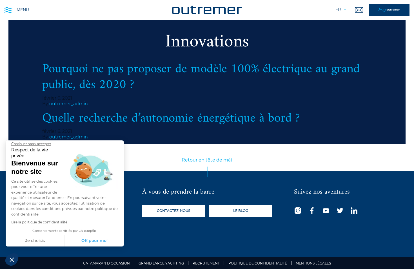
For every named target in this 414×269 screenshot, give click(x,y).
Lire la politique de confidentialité (39, 222)
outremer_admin (68, 103)
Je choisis (35, 240)
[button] (12, 259)
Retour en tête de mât (207, 160)
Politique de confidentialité (257, 263)
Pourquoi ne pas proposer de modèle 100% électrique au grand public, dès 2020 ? (201, 77)
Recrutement (206, 263)
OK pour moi (94, 240)
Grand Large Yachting (161, 263)
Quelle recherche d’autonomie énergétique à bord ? (171, 118)
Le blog (240, 211)
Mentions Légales (313, 263)
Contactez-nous (173, 211)
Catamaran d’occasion (106, 263)
